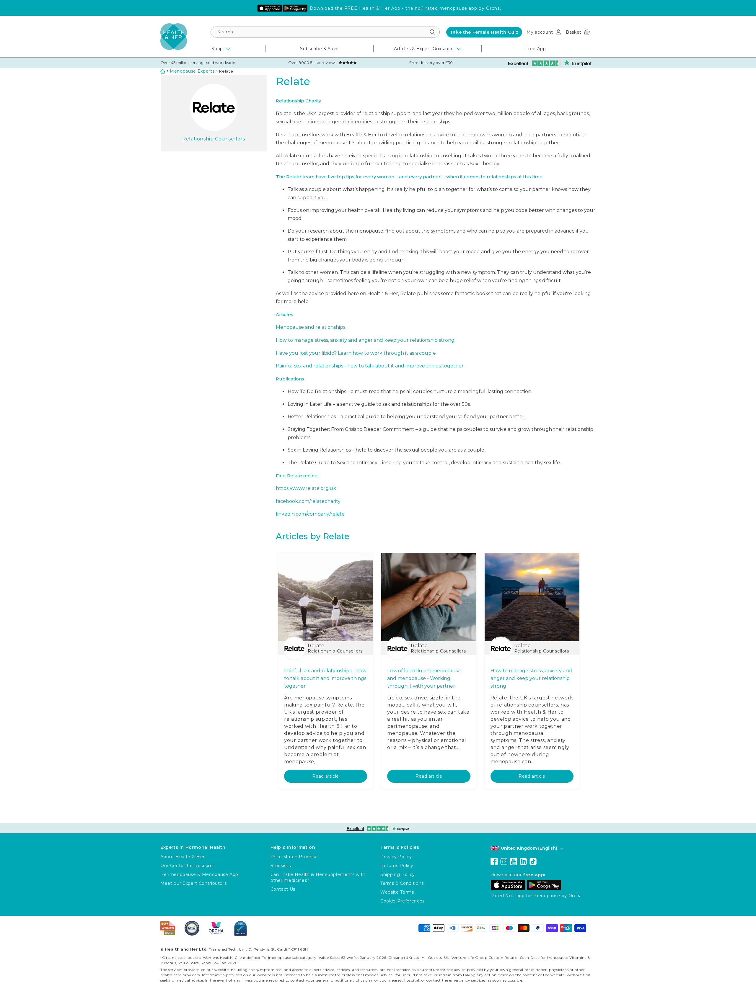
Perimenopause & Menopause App (199, 874)
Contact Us (283, 889)
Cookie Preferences (402, 901)
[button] (578, 32)
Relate (226, 71)
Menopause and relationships (310, 327)
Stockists (281, 865)
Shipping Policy (397, 874)
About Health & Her (182, 856)
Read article (325, 776)
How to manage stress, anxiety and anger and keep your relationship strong (365, 340)
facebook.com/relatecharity (308, 501)
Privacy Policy (396, 856)
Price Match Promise (294, 856)
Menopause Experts (192, 71)
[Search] (432, 32)
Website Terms (397, 892)
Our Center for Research (187, 865)
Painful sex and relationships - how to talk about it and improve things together (370, 366)
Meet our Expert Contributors (193, 883)
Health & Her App (380, 8)
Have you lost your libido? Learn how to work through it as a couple (356, 353)
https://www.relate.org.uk (306, 488)
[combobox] (325, 32)
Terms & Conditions (402, 883)
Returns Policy (396, 865)
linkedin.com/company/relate (310, 514)
